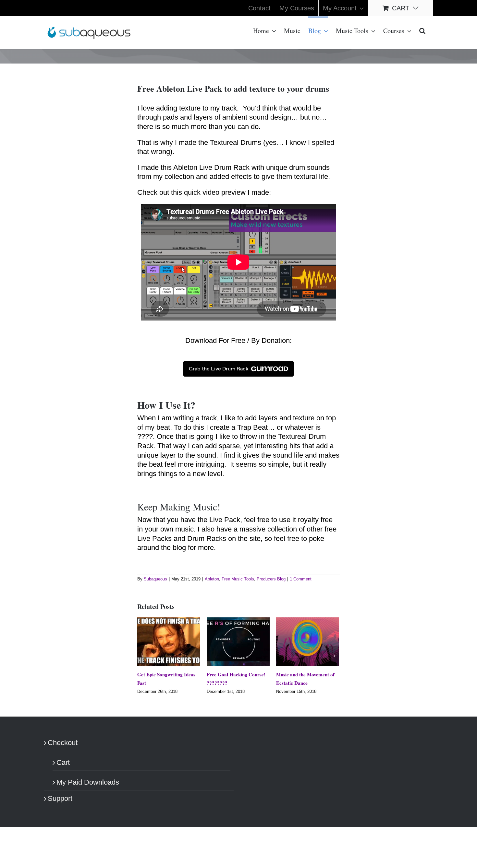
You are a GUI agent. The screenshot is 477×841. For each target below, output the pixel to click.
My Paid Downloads (87, 788)
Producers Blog (271, 579)
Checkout (63, 748)
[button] (422, 30)
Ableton (212, 579)
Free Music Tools (238, 579)
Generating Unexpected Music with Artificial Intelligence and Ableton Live (332, 683)
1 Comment (301, 579)
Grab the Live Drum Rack (219, 369)
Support (60, 804)
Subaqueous (155, 579)
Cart (63, 768)
